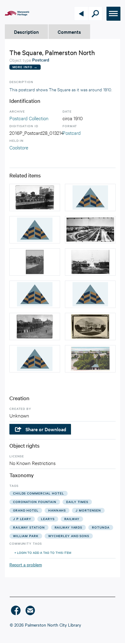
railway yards (69, 527)
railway (71, 518)
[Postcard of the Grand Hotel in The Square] (34, 326)
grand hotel (26, 510)
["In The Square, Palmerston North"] (34, 294)
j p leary (22, 518)
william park (26, 535)
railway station (29, 527)
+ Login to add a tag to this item (42, 552)
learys (47, 518)
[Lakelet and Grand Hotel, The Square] (90, 326)
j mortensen (88, 510)
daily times (77, 501)
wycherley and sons (68, 535)
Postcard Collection (29, 118)
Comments (69, 31)
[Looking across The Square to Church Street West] (34, 197)
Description (26, 31)
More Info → (25, 67)
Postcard (71, 132)
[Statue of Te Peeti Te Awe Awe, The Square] (90, 262)
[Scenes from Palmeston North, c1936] (90, 197)
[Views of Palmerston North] (34, 229)
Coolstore (18, 147)
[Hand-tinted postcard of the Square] (90, 358)
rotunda (100, 527)
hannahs (57, 510)
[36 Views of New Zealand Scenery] (90, 294)
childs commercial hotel (38, 493)
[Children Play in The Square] (34, 262)
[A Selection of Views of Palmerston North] (34, 358)
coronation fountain (34, 501)
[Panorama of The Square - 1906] (90, 229)
